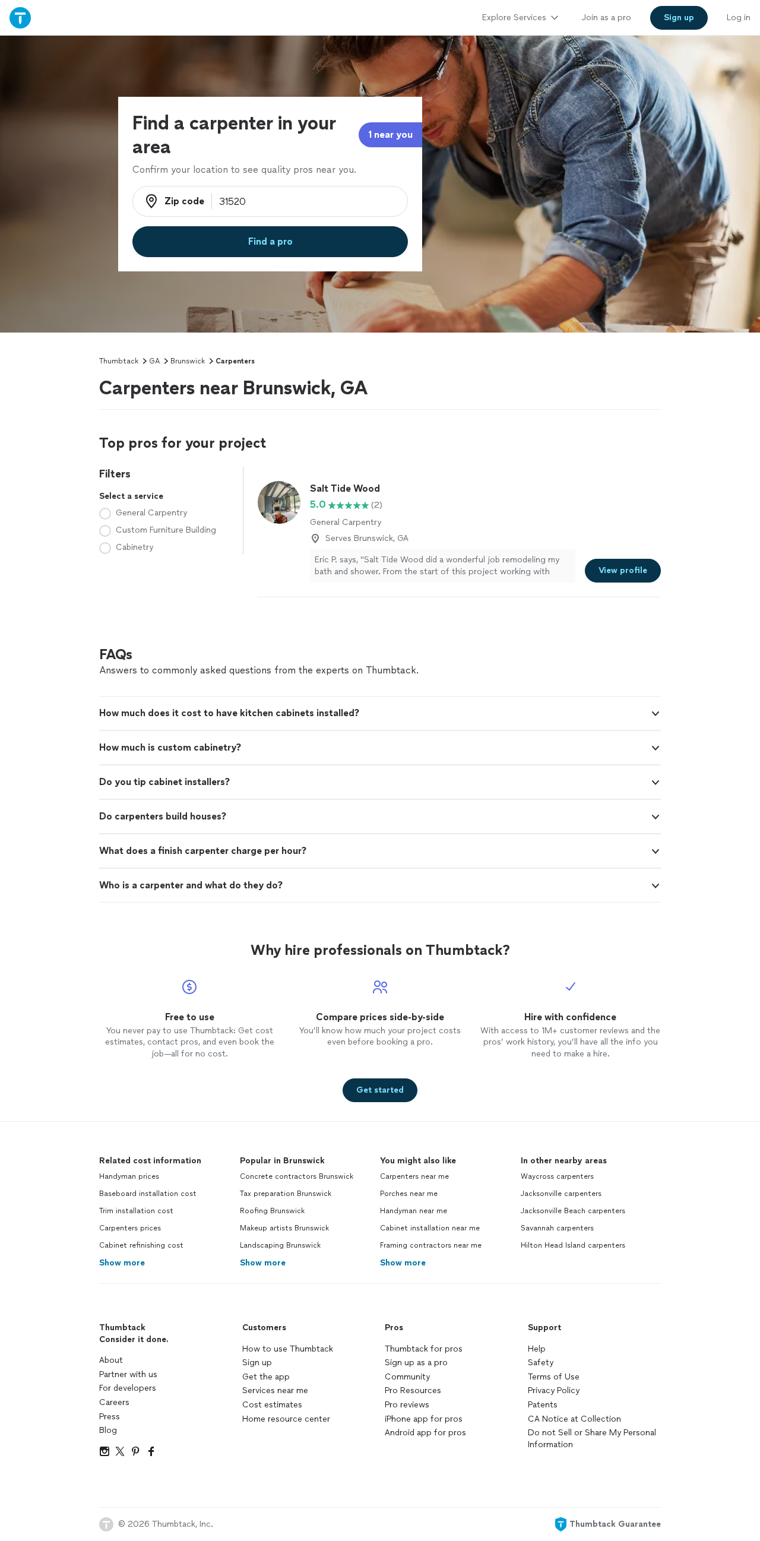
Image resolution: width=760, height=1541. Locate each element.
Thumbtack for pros (424, 1349)
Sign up (257, 1363)
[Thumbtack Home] (20, 17)
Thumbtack (118, 361)
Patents (543, 1405)
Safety (540, 1363)
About (111, 1360)
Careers (114, 1402)
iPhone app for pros (424, 1419)
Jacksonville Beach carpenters (573, 1211)
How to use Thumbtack (287, 1349)
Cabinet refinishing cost (141, 1245)
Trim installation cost (136, 1211)
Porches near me (409, 1193)
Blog (108, 1430)
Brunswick (187, 361)
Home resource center (286, 1419)
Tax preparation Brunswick (285, 1193)
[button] (380, 713)
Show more (122, 1263)
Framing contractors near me (431, 1245)
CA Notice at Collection (574, 1419)
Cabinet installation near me (430, 1228)
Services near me (275, 1390)
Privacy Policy (554, 1390)
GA (154, 361)
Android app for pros (425, 1433)
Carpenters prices (130, 1228)
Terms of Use (554, 1377)
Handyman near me (413, 1211)
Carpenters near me (414, 1176)
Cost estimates (272, 1405)
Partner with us (128, 1374)
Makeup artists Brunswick (284, 1228)
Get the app (266, 1377)
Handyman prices (129, 1176)
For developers (127, 1388)
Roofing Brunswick (272, 1211)
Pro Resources (413, 1390)
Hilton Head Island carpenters (573, 1245)
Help (537, 1349)
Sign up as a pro (416, 1363)
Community (407, 1377)
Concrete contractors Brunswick (296, 1176)
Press (109, 1417)
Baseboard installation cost (148, 1193)
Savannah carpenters (557, 1228)
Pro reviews (407, 1405)
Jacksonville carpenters (561, 1193)
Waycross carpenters (557, 1176)
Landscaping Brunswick (280, 1245)
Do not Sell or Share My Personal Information (592, 1439)
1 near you (390, 134)
